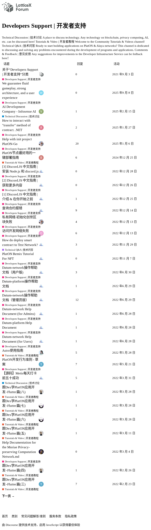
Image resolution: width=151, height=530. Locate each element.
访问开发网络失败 (15, 231)
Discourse (12, 524)
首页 (5, 516)
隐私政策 (71, 516)
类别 (14, 516)
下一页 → (8, 496)
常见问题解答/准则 (33, 516)
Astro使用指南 (12, 350)
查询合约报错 (12, 208)
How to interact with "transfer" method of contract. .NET (16, 125)
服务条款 (55, 516)
